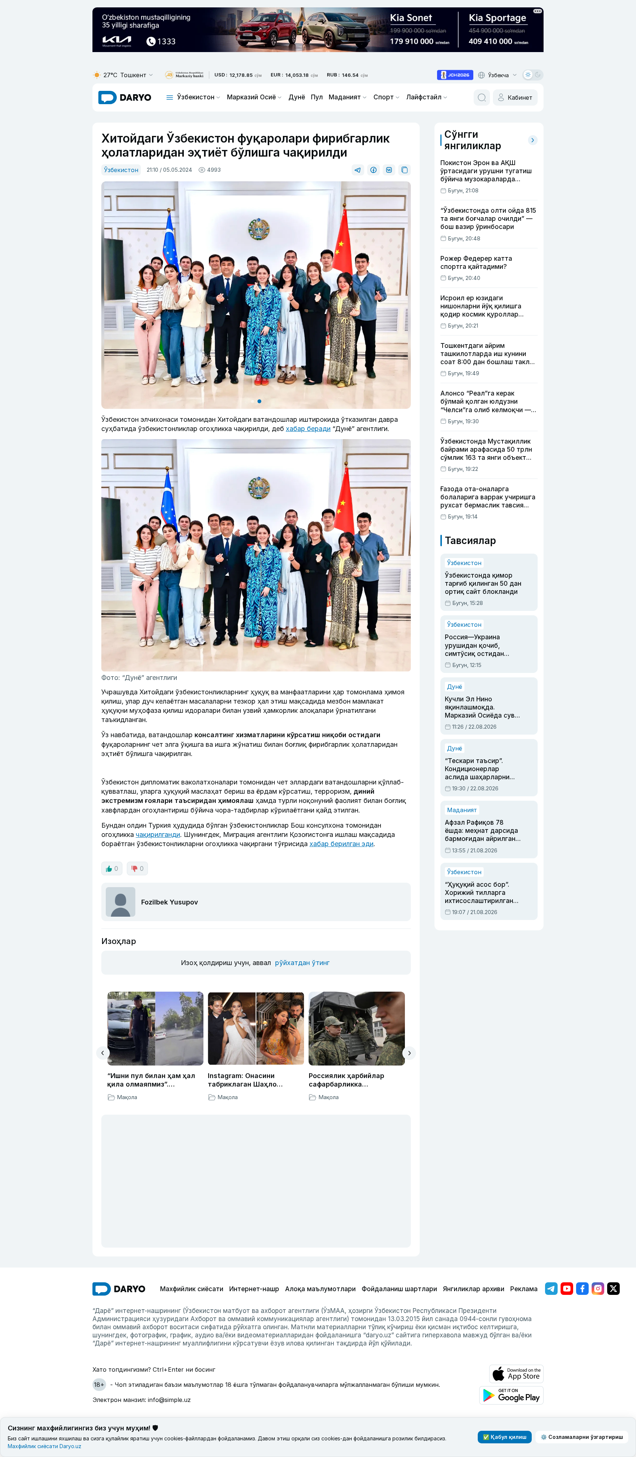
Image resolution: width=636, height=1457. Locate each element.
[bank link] (184, 75)
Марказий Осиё (251, 97)
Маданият (345, 97)
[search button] (482, 97)
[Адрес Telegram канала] (551, 1288)
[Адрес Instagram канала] (598, 1288)
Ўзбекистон (195, 97)
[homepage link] (124, 97)
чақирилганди (158, 834)
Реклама (524, 1289)
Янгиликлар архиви (473, 1289)
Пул (317, 97)
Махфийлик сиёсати (191, 1289)
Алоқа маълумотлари (320, 1289)
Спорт (383, 97)
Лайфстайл (424, 97)
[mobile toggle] (169, 97)
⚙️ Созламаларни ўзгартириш (582, 1437)
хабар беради (308, 428)
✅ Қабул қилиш (505, 1437)
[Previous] (103, 1053)
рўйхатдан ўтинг (302, 963)
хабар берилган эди (341, 844)
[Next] (409, 1053)
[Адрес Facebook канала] (582, 1288)
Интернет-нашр (254, 1289)
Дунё (296, 97)
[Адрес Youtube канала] (567, 1288)
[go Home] (118, 1289)
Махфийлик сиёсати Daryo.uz (44, 1446)
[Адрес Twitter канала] (613, 1288)
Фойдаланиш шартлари (399, 1289)
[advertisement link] (455, 75)
